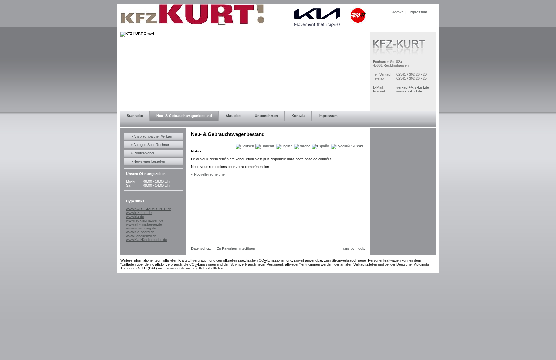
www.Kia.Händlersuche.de (146, 240)
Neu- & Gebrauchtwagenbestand (184, 116)
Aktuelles (233, 116)
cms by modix (354, 248)
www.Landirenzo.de (141, 236)
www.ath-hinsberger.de (144, 224)
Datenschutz (201, 248)
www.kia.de (135, 217)
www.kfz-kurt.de (409, 91)
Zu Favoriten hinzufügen (236, 248)
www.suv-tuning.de (141, 228)
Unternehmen (266, 116)
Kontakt (397, 12)
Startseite (135, 116)
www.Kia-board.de (140, 232)
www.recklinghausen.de (144, 220)
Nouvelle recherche (209, 174)
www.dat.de (176, 268)
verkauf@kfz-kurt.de (412, 87)
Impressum (418, 12)
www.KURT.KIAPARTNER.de (148, 209)
